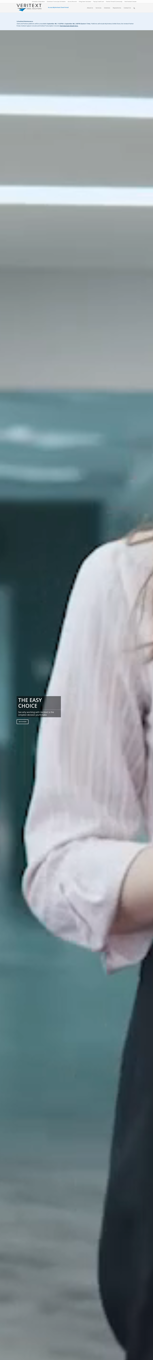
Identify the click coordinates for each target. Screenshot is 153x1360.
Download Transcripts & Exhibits (56, 1)
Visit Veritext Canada (130, 1)
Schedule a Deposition (38, 1)
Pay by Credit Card (98, 1)
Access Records (72, 1)
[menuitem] (38, 1)
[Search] (134, 7)
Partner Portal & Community (114, 1)
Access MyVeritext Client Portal (58, 7)
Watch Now (22, 722)
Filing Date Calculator (85, 1)
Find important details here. (69, 26)
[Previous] (5, 710)
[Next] (148, 710)
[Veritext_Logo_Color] (29, 8)
